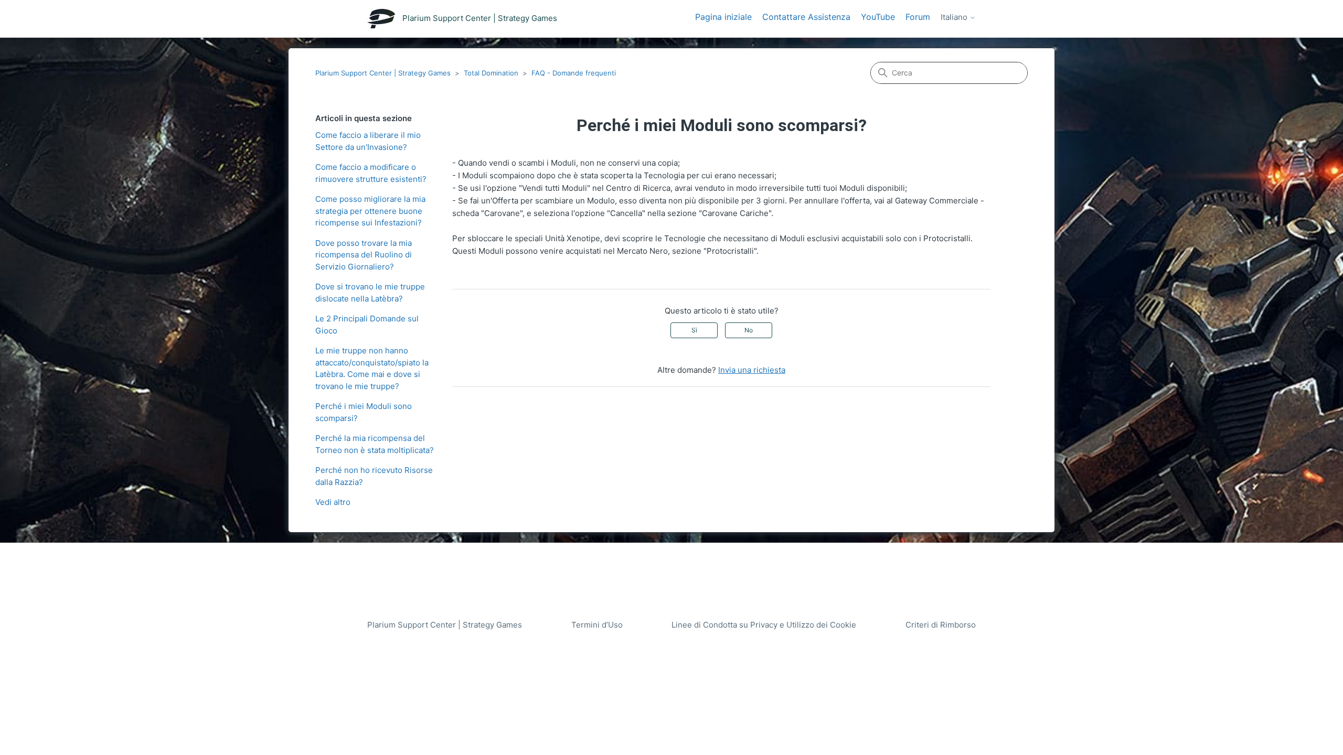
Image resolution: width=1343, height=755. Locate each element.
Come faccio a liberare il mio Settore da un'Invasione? (368, 141)
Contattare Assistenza (806, 17)
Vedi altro (332, 502)
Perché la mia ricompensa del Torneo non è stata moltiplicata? (374, 444)
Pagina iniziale (723, 17)
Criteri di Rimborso (940, 625)
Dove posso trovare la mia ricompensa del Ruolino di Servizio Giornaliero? (363, 255)
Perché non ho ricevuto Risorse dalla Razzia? (374, 476)
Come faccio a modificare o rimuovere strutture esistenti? (371, 173)
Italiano (955, 17)
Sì (694, 330)
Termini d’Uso (597, 625)
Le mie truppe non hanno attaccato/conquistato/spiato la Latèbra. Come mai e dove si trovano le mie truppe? (372, 368)
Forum (917, 17)
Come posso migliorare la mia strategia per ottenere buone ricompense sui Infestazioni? (370, 211)
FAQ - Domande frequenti (573, 73)
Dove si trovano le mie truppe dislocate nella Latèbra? (370, 293)
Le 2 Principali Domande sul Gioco (367, 325)
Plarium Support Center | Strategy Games (383, 73)
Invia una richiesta (751, 370)
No (748, 330)
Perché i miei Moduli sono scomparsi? (363, 412)
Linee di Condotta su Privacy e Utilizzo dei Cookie (764, 625)
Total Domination (491, 73)
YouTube (878, 17)
